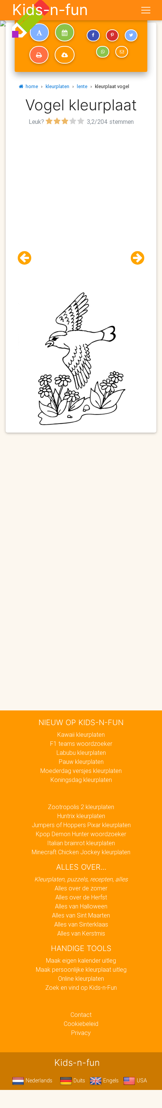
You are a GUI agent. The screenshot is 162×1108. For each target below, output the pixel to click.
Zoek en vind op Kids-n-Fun (81, 987)
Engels (110, 1080)
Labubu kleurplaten (81, 752)
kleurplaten (57, 86)
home (30, 86)
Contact (81, 1014)
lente (82, 86)
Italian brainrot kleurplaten (81, 843)
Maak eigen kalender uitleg (81, 960)
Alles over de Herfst (81, 897)
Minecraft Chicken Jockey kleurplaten (81, 852)
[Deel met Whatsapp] (102, 52)
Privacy (81, 1032)
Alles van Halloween (81, 906)
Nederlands (38, 1080)
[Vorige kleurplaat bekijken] (27, 258)
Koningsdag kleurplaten (81, 779)
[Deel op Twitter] (131, 35)
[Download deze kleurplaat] (65, 55)
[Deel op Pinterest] (112, 35)
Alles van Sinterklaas (81, 924)
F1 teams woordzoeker (81, 743)
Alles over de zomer (81, 888)
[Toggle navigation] (146, 10)
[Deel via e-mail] (121, 52)
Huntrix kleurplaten (81, 816)
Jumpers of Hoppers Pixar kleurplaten (81, 825)
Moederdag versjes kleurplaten (81, 770)
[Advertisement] (81, 209)
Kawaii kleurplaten (81, 734)
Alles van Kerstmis (81, 933)
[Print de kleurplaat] (39, 55)
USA (141, 1080)
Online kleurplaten (81, 978)
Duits (78, 1080)
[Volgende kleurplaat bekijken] (134, 258)
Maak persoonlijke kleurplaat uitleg (81, 969)
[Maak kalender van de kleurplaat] (64, 32)
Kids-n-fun (50, 10)
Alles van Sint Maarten (81, 915)
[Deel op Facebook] (93, 35)
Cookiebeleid (81, 1023)
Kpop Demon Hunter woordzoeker (81, 834)
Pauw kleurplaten (81, 761)
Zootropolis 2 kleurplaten (81, 807)
